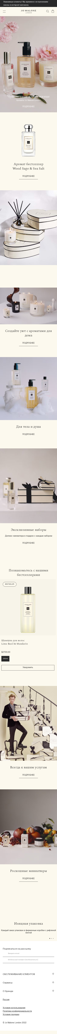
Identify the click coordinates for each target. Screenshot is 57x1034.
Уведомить (28, 668)
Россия (6, 1000)
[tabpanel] (28, 928)
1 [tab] (50, 938)
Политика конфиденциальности (17, 1011)
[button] (4, 11)
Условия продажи (11, 1015)
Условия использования (14, 1008)
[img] (52, 11)
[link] (28, 607)
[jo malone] (28, 11)
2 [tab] (52, 938)
